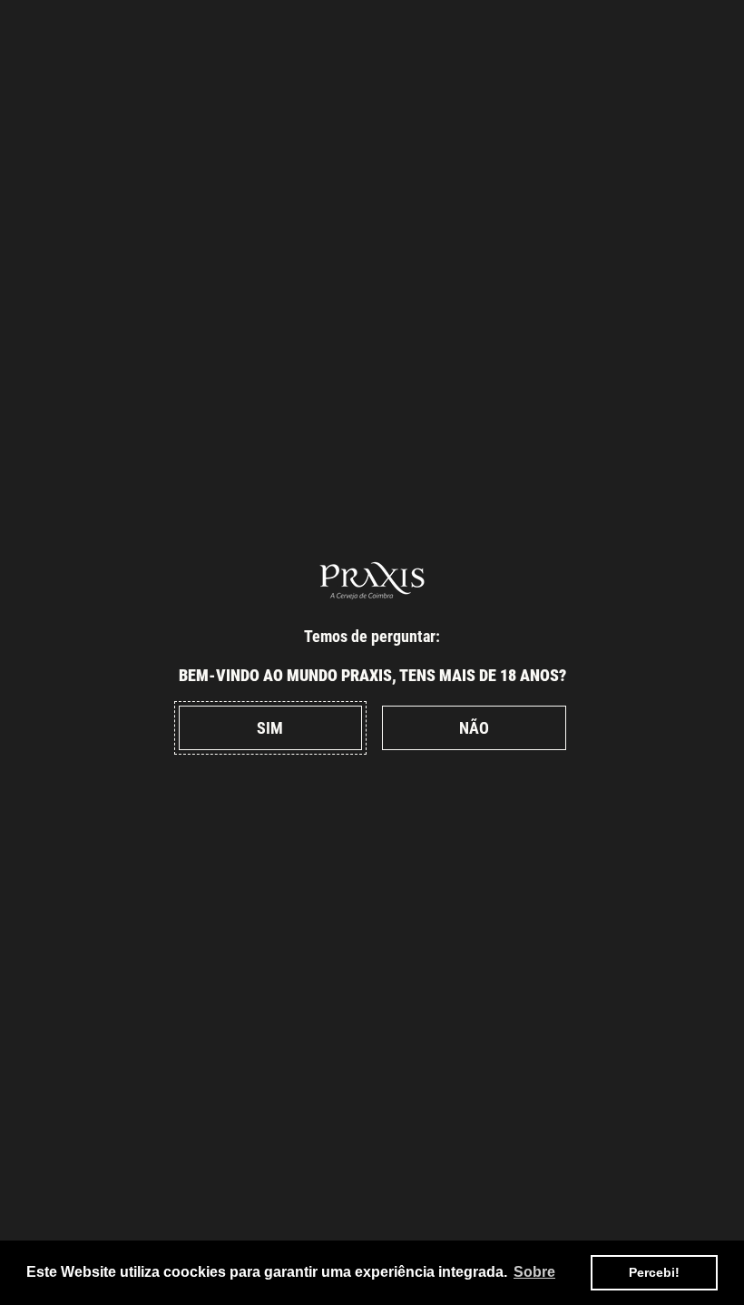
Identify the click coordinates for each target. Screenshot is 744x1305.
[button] (270, 728)
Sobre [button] (534, 1272)
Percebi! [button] (654, 1272)
